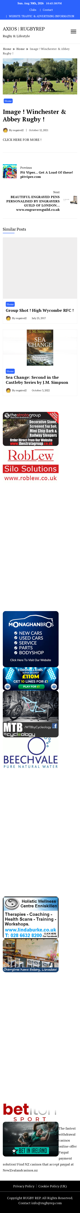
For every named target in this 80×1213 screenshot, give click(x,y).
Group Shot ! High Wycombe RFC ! (40, 310)
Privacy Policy (23, 1186)
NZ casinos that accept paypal (47, 1164)
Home (8, 101)
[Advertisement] (31, 539)
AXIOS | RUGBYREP (24, 28)
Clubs (32, 10)
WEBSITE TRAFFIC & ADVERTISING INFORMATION (41, 16)
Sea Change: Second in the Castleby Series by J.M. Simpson (37, 379)
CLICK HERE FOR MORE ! (22, 139)
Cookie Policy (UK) (52, 1186)
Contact (48, 10)
